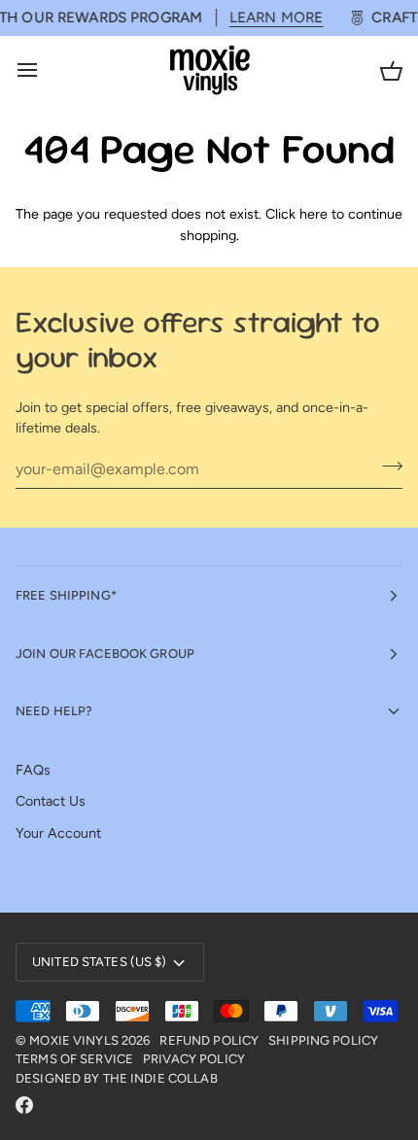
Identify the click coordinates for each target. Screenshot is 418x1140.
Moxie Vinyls (74, 1040)
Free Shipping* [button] (66, 595)
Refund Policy (209, 1040)
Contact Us (51, 801)
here (313, 214)
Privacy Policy (194, 1059)
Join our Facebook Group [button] (105, 653)
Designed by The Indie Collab (117, 1078)
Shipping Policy (323, 1040)
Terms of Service (74, 1059)
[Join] (386, 466)
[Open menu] (45, 70)
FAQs (33, 769)
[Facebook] (24, 1105)
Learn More (269, 17)
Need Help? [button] (54, 711)
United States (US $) (99, 961)
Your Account (58, 833)
